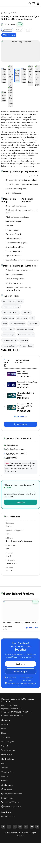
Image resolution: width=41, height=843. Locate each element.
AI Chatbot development (22, 372)
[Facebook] (3, 827)
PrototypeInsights (9, 335)
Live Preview (10, 35)
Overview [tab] (8, 30)
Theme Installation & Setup (25, 394)
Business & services (9, 340)
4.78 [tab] (17, 30)
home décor (26, 312)
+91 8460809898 (11, 802)
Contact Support (20, 671)
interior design (22, 318)
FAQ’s (3, 729)
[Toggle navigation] (38, 3)
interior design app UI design (13, 301)
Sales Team (8, 798)
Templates (5, 768)
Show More (19, 417)
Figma (5, 323)
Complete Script (7, 772)
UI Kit (3, 763)
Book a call (20, 664)
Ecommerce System (9, 346)
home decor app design (11, 307)
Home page (7, 13)
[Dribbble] (37, 827)
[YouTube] (20, 827)
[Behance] (32, 827)
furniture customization (11, 312)
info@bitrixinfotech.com (13, 794)
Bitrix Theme (10, 24)
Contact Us (20, 502)
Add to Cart (22, 424)
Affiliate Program (7, 741)
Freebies (4, 780)
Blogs (3, 733)
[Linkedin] (15, 827)
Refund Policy (6, 754)
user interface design (17, 323)
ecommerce (24, 340)
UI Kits (15, 13)
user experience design (25, 329)
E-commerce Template (26, 335)
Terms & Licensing (8, 750)
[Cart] (34, 3)
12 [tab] (27, 30)
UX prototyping (8, 329)
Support (4, 746)
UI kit (32, 318)
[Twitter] (9, 827)
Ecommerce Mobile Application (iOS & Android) (25, 406)
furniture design (8, 318)
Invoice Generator (8, 816)
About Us (5, 724)
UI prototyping (33, 323)
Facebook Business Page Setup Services (27, 383)
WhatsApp (8, 789)
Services (4, 776)
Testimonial (5, 737)
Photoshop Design (26, 346)
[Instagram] (26, 827)
